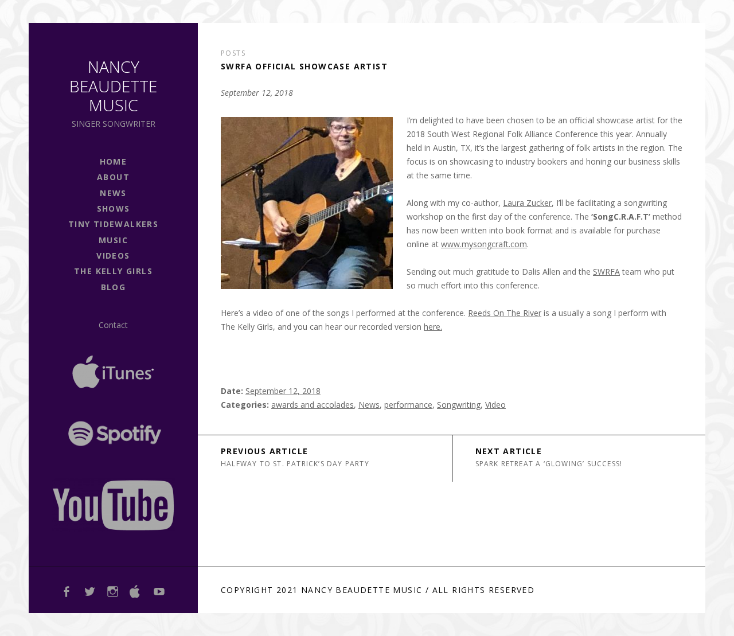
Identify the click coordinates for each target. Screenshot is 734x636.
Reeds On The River (504, 312)
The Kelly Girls (113, 271)
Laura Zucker (527, 202)
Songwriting (459, 404)
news (113, 193)
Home (113, 161)
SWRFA (606, 271)
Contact (113, 324)
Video (495, 404)
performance (408, 404)
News (369, 404)
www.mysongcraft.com (484, 244)
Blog (113, 287)
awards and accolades (312, 404)
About (113, 176)
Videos (113, 255)
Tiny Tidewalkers (113, 223)
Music (113, 240)
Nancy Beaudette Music (113, 86)
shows (113, 208)
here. (433, 326)
